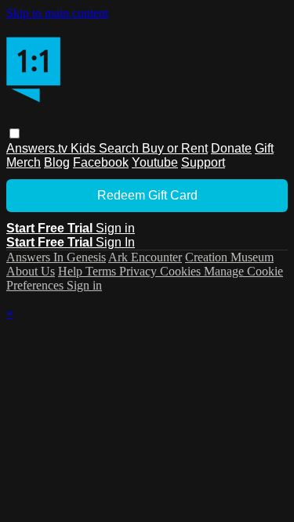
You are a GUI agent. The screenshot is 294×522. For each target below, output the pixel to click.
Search (120, 148)
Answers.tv (38, 148)
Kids (85, 148)
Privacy (139, 271)
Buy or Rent (175, 148)
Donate (231, 148)
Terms (102, 271)
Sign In (115, 242)
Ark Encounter (145, 257)
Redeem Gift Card (147, 195)
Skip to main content (57, 13)
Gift (264, 148)
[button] (14, 133)
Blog (57, 162)
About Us (30, 271)
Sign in (115, 228)
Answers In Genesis (56, 257)
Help (71, 271)
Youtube (155, 162)
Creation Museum (229, 257)
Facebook (101, 162)
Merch (23, 162)
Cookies (182, 271)
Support (203, 162)
